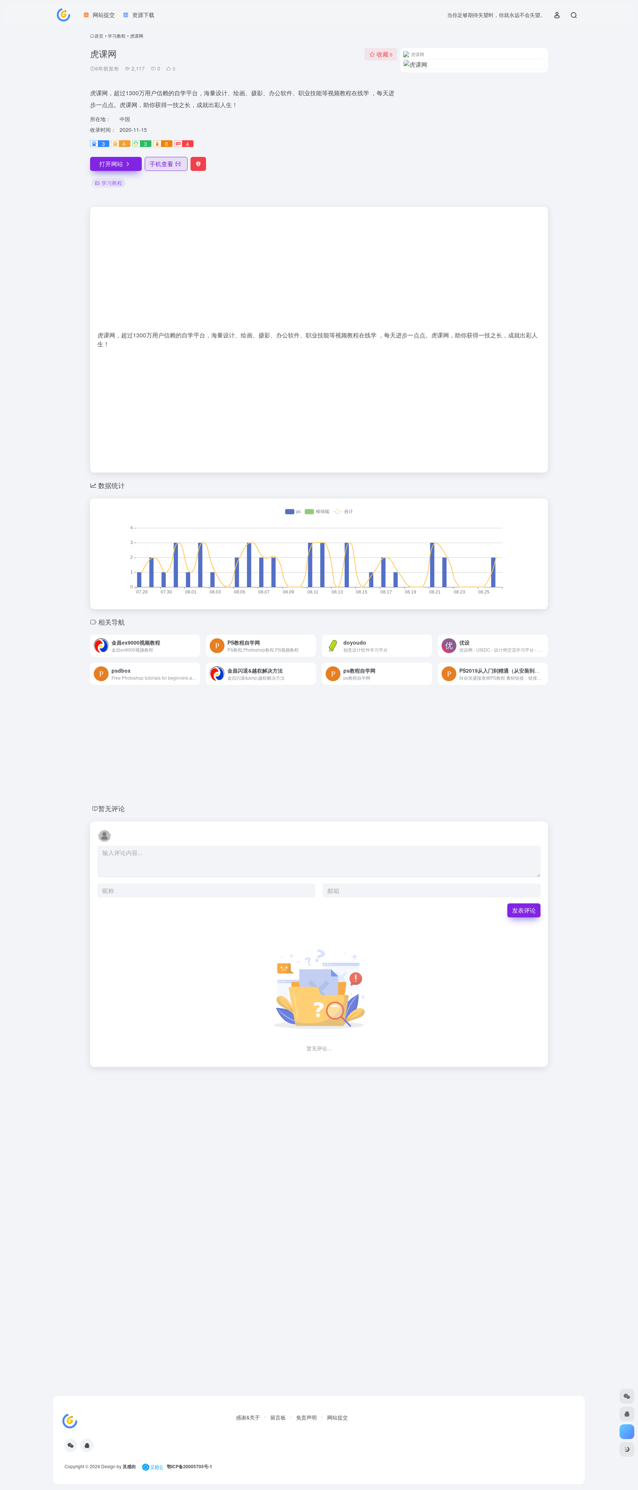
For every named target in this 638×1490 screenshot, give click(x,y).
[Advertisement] (319, 272)
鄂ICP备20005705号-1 (189, 1466)
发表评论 (524, 910)
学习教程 (117, 35)
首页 (99, 35)
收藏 (384, 54)
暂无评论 (111, 808)
